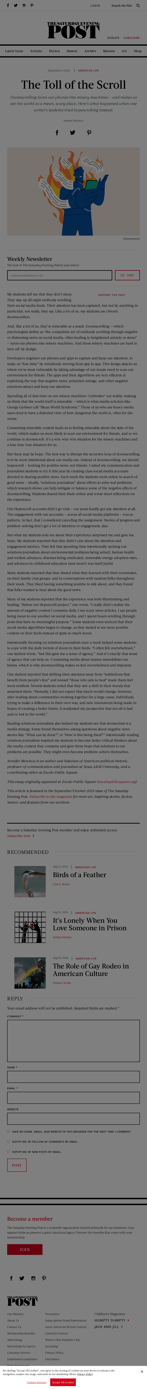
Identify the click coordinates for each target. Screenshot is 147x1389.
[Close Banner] (142, 1371)
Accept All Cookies (63, 1382)
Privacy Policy (85, 1374)
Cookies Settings (36, 1382)
